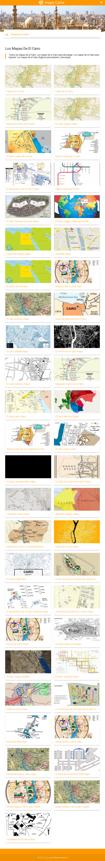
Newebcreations (60, 858)
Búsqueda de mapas (20, 34)
